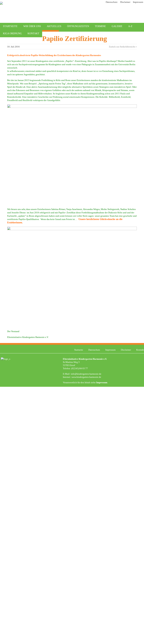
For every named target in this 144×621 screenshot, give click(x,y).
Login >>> (115, 399)
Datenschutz (111, 2)
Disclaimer (125, 2)
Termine (100, 26)
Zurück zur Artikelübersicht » (123, 46)
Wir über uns (32, 26)
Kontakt (33, 33)
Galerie (117, 26)
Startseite (10, 26)
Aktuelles (54, 26)
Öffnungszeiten (78, 26)
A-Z (130, 26)
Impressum (138, 2)
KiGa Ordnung (12, 33)
